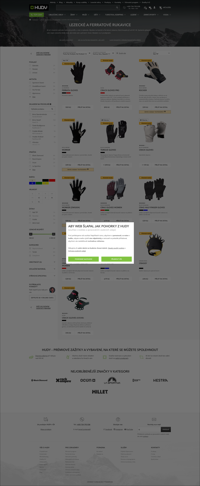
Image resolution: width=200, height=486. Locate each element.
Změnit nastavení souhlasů (73, 475)
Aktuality (69, 2)
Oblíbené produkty (149, 7)
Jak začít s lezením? (66, 40)
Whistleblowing (44, 457)
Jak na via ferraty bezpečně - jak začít (91, 40)
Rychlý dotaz (154, 459)
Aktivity (53, 2)
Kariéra (42, 467)
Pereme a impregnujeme (128, 459)
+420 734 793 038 (83, 424)
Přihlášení (154, 7)
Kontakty (118, 2)
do (53, 234)
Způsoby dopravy (70, 464)
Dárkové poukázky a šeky (128, 462)
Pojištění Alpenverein (127, 451)
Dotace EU (43, 470)
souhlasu (145, 436)
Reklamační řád (69, 462)
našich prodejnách (121, 358)
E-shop (153, 454)
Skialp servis (124, 457)
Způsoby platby (69, 467)
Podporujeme (43, 464)
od (31, 234)
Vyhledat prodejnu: (37, 109)
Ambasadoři (43, 462)
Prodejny (107, 2)
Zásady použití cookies (116, 248)
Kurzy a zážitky (81, 2)
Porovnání (145, 7)
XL (39, 202)
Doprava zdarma (41, 356)
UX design (90, 482)
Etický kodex (43, 454)
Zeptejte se (100, 454)
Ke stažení (99, 451)
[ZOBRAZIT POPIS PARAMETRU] (50, 104)
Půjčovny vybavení (126, 454)
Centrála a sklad (155, 457)
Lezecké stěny (96, 2)
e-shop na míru (98, 482)
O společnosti (43, 451)
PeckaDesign (109, 482)
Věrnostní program (131, 2)
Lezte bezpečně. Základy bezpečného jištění (125, 40)
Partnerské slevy (70, 454)
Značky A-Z (146, 2)
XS (39, 198)
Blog (60, 2)
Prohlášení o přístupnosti (72, 472)
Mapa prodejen (46, 429)
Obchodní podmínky (71, 457)
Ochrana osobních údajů (77, 251)
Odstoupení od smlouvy (72, 459)
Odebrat (89, 53)
